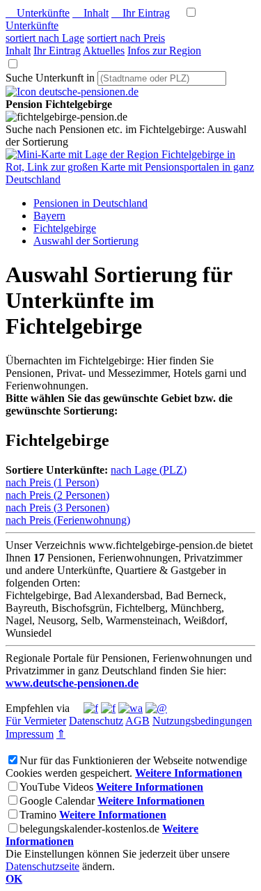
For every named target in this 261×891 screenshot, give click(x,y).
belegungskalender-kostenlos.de (89, 829)
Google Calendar (57, 801)
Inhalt (90, 13)
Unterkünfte (38, 13)
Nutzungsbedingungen (202, 721)
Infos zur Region (164, 50)
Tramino (37, 815)
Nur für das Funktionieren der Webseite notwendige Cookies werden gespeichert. (126, 766)
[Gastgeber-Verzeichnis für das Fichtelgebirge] (72, 92)
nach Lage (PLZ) (149, 470)
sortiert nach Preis (126, 38)
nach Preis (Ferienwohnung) (68, 520)
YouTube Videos (56, 787)
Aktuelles (104, 50)
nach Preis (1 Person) (52, 482)
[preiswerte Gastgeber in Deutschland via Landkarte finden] (130, 179)
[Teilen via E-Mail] (156, 708)
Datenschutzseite (42, 866)
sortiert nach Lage (45, 38)
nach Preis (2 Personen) (57, 495)
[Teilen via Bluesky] (108, 708)
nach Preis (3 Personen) (57, 507)
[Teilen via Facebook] (91, 708)
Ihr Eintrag (140, 13)
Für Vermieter (36, 721)
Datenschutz (96, 721)
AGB (137, 721)
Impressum (30, 734)
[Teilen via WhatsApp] (130, 708)
